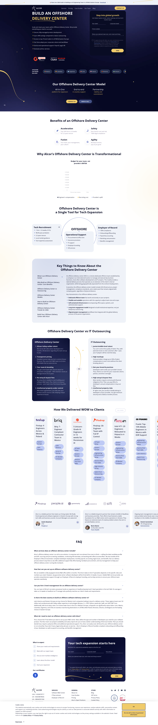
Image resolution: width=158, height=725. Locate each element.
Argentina (72, 71)
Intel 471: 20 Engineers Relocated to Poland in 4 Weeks (120, 431)
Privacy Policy (38, 715)
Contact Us (120, 8)
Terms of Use (97, 43)
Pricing (70, 8)
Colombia (59, 71)
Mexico (48, 71)
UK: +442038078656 (38, 697)
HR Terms (94, 695)
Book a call (85, 101)
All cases (120, 410)
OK (134, 706)
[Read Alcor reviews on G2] (39, 59)
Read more (18, 722)
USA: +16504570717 (38, 694)
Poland (94, 71)
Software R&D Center (58, 693)
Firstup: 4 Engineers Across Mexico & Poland (40, 431)
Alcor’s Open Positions (78, 700)
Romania (105, 71)
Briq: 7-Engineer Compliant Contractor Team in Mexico (59, 433)
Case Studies (79, 8)
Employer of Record (58, 698)
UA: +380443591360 (38, 699)
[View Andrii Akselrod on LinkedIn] (77, 522)
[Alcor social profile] (125, 690)
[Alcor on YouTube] (122, 690)
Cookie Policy (27, 715)
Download (103, 2)
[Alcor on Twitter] (115, 690)
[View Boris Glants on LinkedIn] (127, 526)
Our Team (88, 8)
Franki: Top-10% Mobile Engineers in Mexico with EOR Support (141, 429)
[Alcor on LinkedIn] (112, 690)
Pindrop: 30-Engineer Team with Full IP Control (98, 431)
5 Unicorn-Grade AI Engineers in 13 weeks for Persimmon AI (78, 434)
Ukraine (117, 71)
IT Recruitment (56, 695)
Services (63, 8)
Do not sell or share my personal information (133, 713)
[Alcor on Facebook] (118, 690)
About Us (74, 693)
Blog (94, 8)
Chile (83, 71)
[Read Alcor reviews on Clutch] (58, 59)
